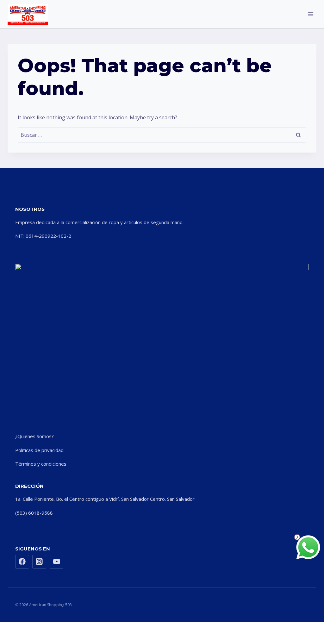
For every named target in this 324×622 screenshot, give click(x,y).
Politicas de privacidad (39, 450)
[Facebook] (22, 562)
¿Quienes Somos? (34, 436)
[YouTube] (57, 562)
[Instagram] (39, 562)
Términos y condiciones (40, 464)
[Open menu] (310, 14)
